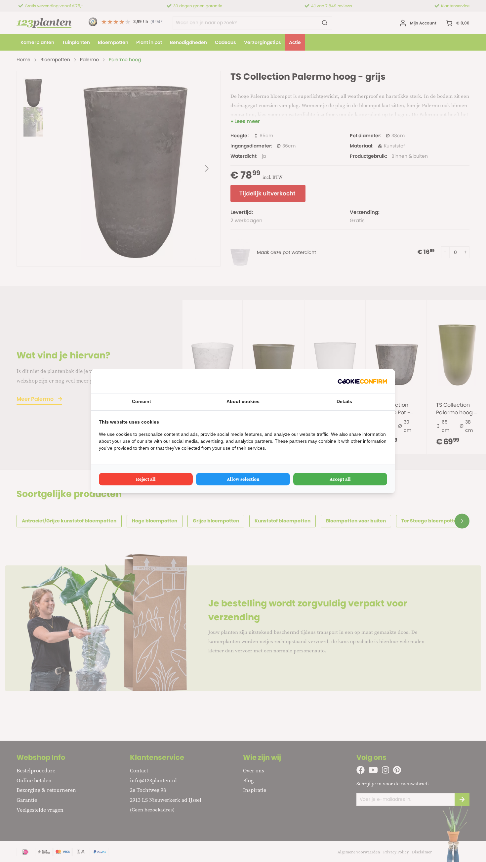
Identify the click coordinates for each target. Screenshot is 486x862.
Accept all (340, 479)
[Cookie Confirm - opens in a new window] (362, 381)
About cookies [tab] (243, 401)
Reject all (146, 479)
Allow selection (243, 479)
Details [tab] (344, 401)
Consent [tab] (141, 401)
